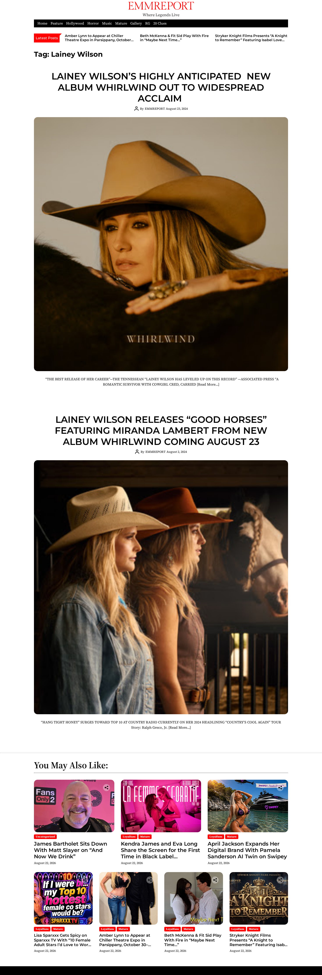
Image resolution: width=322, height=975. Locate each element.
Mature (121, 23)
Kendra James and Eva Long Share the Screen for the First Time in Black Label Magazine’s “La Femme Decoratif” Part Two (160, 856)
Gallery (136, 23)
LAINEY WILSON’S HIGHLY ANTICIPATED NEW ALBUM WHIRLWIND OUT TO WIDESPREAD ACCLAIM (161, 87)
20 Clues (159, 23)
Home (42, 23)
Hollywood (75, 23)
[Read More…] (208, 384)
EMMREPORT (155, 108)
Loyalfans (129, 836)
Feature (57, 23)
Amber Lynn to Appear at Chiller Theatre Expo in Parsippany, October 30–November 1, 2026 (98, 40)
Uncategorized (45, 836)
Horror (93, 23)
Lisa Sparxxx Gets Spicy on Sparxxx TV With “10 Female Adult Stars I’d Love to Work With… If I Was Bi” (62, 942)
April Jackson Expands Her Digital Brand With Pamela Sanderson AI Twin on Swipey (247, 850)
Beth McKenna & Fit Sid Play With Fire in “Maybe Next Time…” (174, 38)
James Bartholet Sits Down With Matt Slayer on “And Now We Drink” (70, 850)
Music (107, 23)
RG (147, 23)
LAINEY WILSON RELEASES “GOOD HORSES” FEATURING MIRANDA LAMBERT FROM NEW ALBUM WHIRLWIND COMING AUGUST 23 (161, 430)
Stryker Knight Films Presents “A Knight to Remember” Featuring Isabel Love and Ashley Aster (251, 40)
